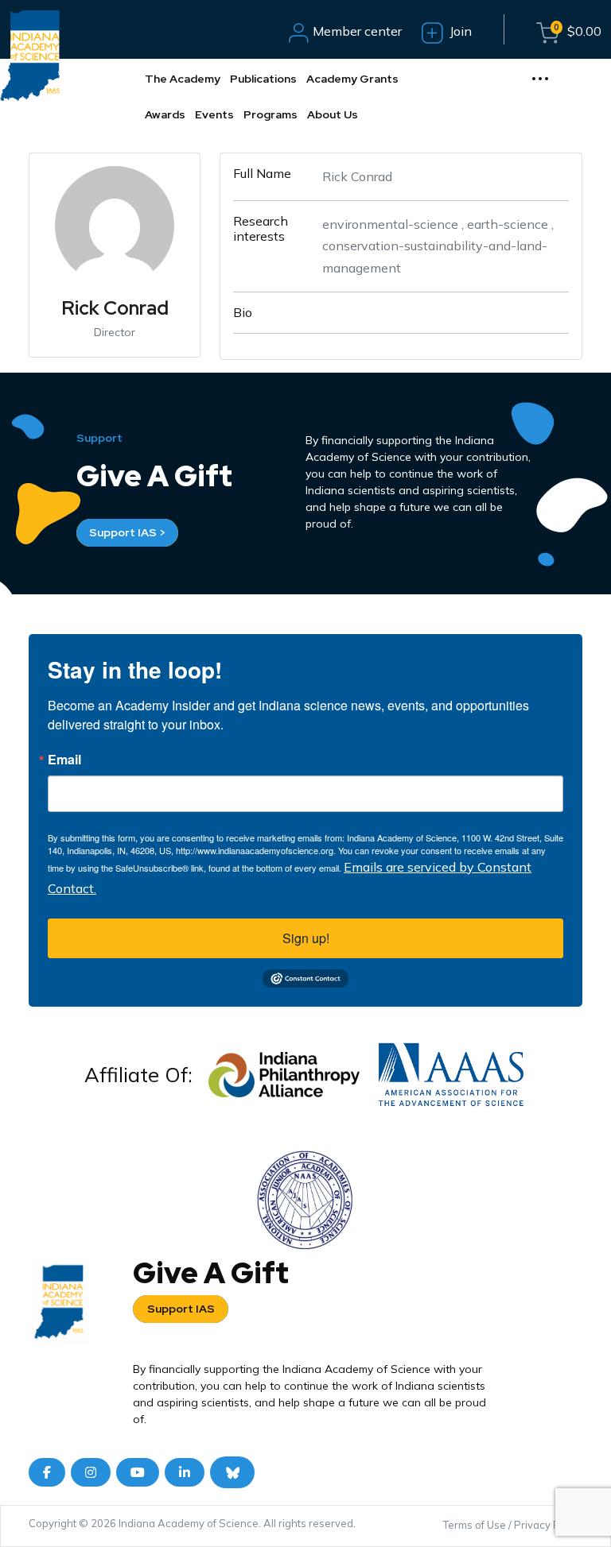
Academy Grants (352, 79)
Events (214, 114)
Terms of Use (474, 1524)
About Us (332, 114)
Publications (263, 79)
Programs (270, 114)
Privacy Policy (548, 1524)
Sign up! (305, 938)
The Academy (182, 79)
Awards (165, 114)
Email (64, 759)
